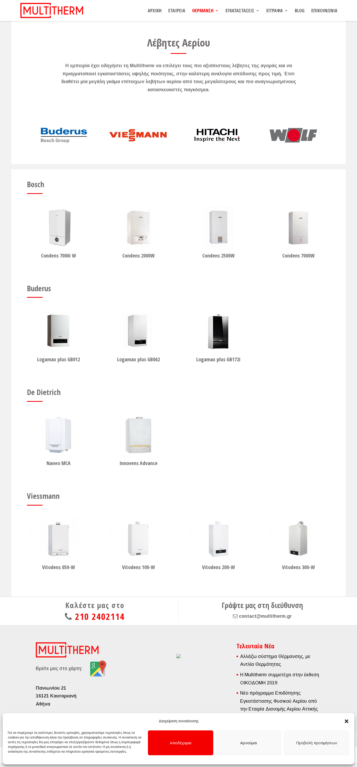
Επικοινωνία (324, 11)
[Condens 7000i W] (58, 227)
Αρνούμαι (248, 743)
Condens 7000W (298, 255)
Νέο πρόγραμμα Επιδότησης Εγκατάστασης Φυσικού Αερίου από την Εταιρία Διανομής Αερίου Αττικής (279, 701)
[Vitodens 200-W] (218, 539)
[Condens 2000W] (138, 227)
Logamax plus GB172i (218, 359)
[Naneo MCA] (58, 435)
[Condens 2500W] (218, 227)
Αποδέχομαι (180, 743)
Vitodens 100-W (138, 567)
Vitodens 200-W (218, 567)
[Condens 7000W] (298, 227)
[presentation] (20, 135)
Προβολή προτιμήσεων (316, 743)
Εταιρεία (176, 11)
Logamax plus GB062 (138, 359)
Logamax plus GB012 (58, 359)
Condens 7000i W (58, 255)
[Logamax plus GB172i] (218, 331)
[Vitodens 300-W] (298, 539)
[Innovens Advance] (138, 435)
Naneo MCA (59, 463)
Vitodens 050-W (58, 567)
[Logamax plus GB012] (58, 331)
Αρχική (155, 11)
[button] (346, 721)
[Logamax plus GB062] (138, 331)
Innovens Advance (138, 463)
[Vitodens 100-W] (138, 539)
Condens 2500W (218, 255)
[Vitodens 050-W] (58, 539)
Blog (299, 11)
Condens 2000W (138, 255)
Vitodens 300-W (298, 567)
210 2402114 (100, 616)
